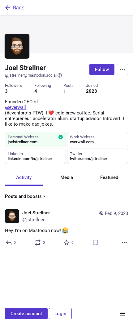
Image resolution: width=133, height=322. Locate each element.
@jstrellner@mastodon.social (31, 75)
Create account (26, 313)
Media (66, 177)
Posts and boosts (23, 196)
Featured (109, 177)
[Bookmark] (95, 242)
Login (60, 313)
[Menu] (122, 69)
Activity (24, 177)
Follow (102, 69)
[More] (124, 242)
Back (18, 8)
